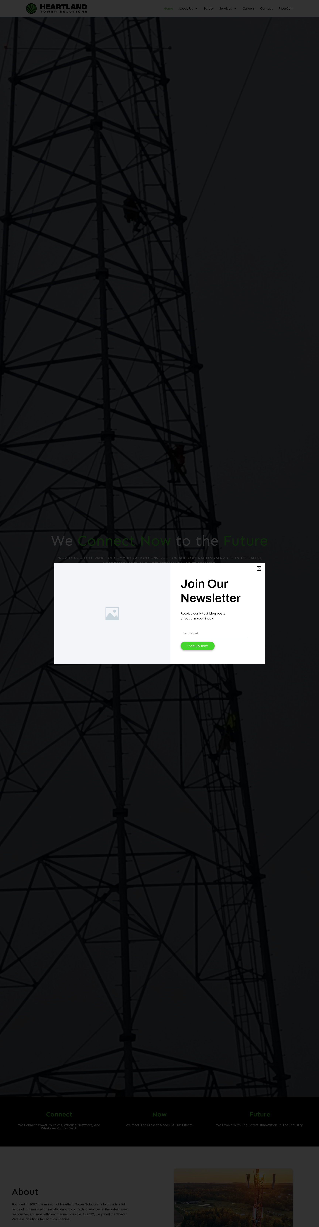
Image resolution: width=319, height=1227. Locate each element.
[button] (259, 568)
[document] (159, 613)
